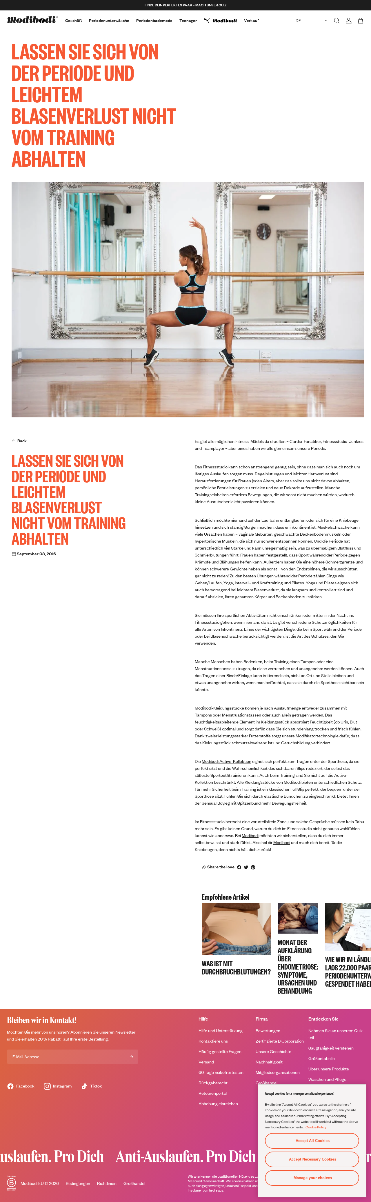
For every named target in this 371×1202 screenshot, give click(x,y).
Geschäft (73, 20)
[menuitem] (224, 20)
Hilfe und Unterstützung (221, 1030)
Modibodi (250, 835)
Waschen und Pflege (327, 1079)
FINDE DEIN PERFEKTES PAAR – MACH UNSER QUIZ (185, 5)
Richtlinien (107, 1183)
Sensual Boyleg (216, 803)
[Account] (348, 20)
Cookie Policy (315, 1127)
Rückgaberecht (213, 1082)
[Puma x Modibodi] (224, 20)
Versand (206, 1062)
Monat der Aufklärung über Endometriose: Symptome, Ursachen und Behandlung (298, 966)
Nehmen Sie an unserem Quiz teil (335, 1034)
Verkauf (251, 20)
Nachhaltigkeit (269, 1062)
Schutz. (355, 782)
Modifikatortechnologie (317, 736)
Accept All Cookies (313, 1141)
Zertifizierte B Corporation (280, 1041)
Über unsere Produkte (328, 1069)
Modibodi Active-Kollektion (226, 761)
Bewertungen (268, 1030)
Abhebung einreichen (218, 1103)
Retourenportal (213, 1093)
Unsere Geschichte (273, 1051)
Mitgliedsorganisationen (278, 1072)
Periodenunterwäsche (109, 20)
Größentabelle (321, 1058)
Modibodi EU (32, 1183)
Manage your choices (313, 1178)
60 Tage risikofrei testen (221, 1072)
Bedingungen (78, 1183)
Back (22, 440)
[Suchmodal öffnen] (336, 20)
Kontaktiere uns (213, 1041)
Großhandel (266, 1082)
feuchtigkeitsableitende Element (225, 722)
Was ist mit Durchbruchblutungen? (236, 967)
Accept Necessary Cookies (312, 1159)
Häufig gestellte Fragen (220, 1051)
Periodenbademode (154, 20)
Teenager (188, 20)
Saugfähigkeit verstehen (331, 1048)
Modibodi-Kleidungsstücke (219, 708)
